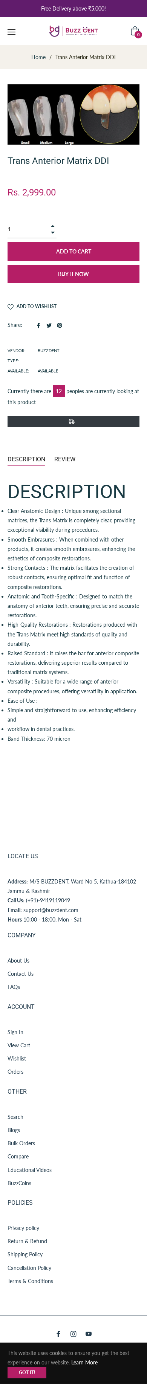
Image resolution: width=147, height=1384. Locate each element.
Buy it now (73, 274)
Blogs (14, 1130)
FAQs (14, 987)
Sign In (15, 1032)
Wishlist (17, 1058)
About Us (18, 960)
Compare (18, 1156)
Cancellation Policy (29, 1268)
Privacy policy (23, 1228)
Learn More (84, 1362)
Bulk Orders (21, 1143)
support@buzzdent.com (50, 910)
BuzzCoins (19, 1183)
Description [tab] (26, 459)
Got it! (27, 1372)
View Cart (19, 1045)
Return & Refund (27, 1241)
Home (38, 57)
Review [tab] (65, 459)
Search (15, 1117)
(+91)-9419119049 (48, 900)
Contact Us (21, 973)
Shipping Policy (25, 1254)
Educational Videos (30, 1170)
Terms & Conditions (30, 1281)
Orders (15, 1071)
